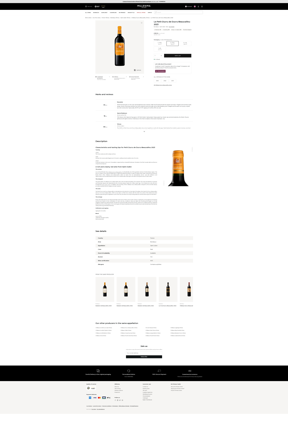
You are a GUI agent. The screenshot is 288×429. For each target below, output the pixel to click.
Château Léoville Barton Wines (103, 333)
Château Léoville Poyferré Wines (103, 330)
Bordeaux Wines (114, 17)
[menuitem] (88, 12)
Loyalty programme (147, 392)
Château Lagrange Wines (176, 327)
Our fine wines (96, 17)
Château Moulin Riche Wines (152, 335)
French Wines (105, 17)
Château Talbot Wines (126, 330)
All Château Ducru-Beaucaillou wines (163, 85)
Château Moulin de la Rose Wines (129, 335)
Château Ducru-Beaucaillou (115, 172)
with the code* (141, 1)
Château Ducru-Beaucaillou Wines (140, 17)
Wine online (88, 17)
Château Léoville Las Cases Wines (104, 327)
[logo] (144, 6)
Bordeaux (156, 26)
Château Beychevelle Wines (177, 330)
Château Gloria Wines (101, 335)
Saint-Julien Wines (125, 17)
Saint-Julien (162, 26)
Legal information (97, 406)
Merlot (97, 216)
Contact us (145, 386)
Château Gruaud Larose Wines (128, 333)
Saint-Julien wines (106, 184)
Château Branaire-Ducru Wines (178, 333)
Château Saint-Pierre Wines (152, 330)
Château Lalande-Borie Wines (177, 335)
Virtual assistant (146, 396)
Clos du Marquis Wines (151, 327)
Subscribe (144, 356)
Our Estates (89, 406)
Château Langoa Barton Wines (153, 333)
